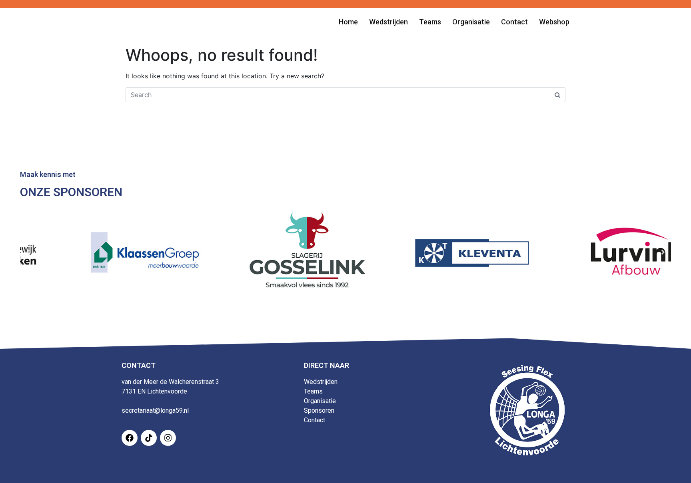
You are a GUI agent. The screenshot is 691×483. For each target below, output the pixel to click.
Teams (313, 391)
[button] (28, 252)
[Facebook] (130, 438)
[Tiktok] (149, 438)
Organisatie (320, 401)
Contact (314, 420)
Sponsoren (319, 410)
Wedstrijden (321, 382)
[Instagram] (168, 438)
